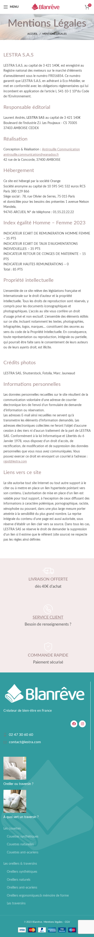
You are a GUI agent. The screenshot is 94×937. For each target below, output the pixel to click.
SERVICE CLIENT (48, 617)
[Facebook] (73, 723)
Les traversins (16, 903)
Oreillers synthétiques (22, 871)
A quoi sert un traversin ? (21, 817)
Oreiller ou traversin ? (18, 784)
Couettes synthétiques (22, 836)
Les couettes (12, 828)
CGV (67, 922)
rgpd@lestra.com (15, 461)
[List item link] (44, 735)
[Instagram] (82, 723)
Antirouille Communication (61, 149)
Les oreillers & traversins (20, 863)
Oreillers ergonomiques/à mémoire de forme (38, 895)
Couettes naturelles (20, 844)
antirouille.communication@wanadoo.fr (31, 154)
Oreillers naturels (18, 879)
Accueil (32, 34)
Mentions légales (53, 922)
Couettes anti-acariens (22, 852)
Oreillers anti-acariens (22, 887)
